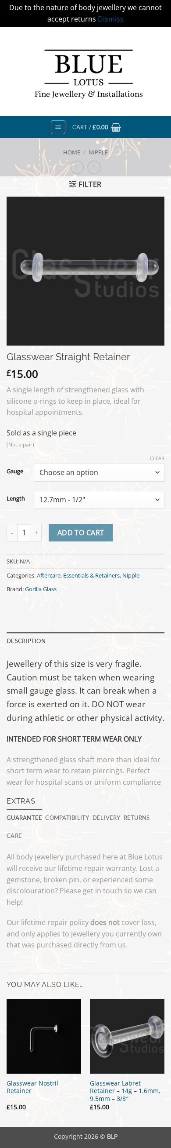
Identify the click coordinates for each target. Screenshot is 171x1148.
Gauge (15, 471)
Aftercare (49, 575)
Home (71, 152)
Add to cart (80, 532)
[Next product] (77, 167)
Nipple (98, 152)
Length (16, 499)
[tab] (24, 817)
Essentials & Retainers (91, 575)
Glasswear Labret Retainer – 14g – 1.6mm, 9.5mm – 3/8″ (125, 1091)
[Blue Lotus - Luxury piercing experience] (85, 72)
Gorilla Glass (41, 589)
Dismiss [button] (111, 19)
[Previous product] (94, 167)
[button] (58, 127)
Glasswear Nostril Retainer (32, 1087)
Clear (157, 458)
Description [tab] (26, 640)
